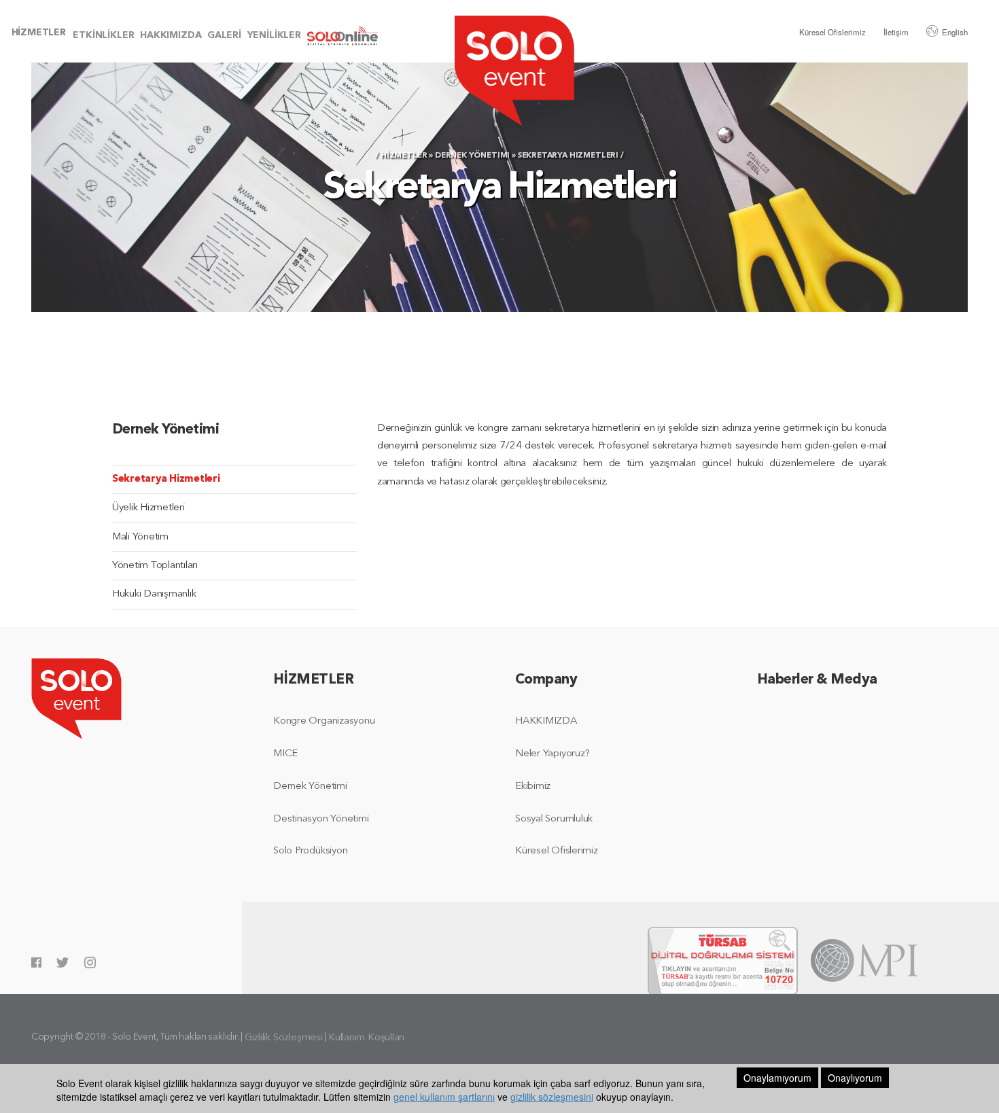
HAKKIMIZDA (170, 35)
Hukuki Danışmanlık (154, 594)
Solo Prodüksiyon (310, 851)
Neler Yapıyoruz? (552, 754)
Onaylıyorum (855, 1077)
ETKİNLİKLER (103, 35)
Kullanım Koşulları (366, 1038)
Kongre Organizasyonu (324, 721)
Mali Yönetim (140, 537)
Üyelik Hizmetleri (148, 508)
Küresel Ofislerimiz (832, 31)
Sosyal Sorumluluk (554, 819)
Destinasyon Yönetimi (321, 819)
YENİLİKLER (274, 35)
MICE (285, 754)
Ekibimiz (532, 786)
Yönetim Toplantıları (155, 566)
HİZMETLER (39, 33)
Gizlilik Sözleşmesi (284, 1038)
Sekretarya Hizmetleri (166, 479)
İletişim (896, 31)
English (955, 31)
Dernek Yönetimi (472, 156)
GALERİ (224, 35)
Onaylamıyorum (777, 1077)
